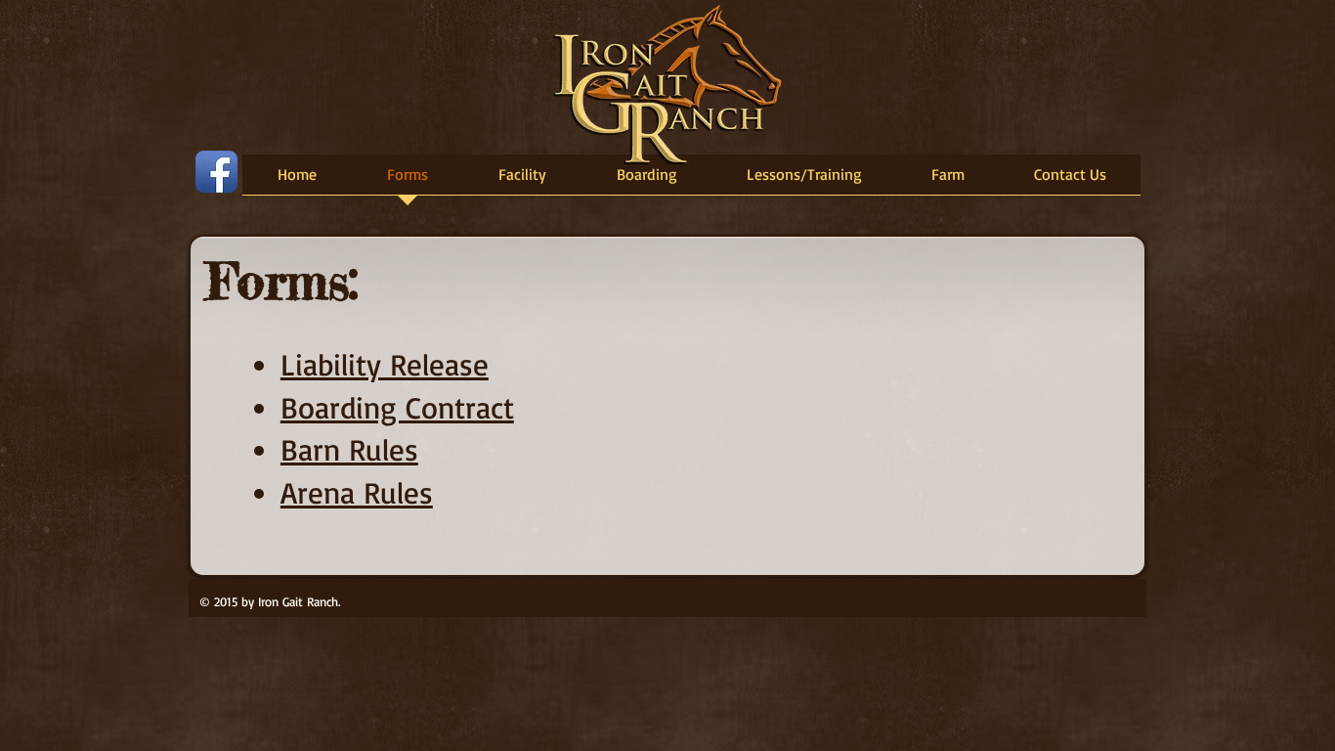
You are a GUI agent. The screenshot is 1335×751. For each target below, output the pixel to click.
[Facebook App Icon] (216, 172)
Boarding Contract (397, 407)
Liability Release (384, 364)
